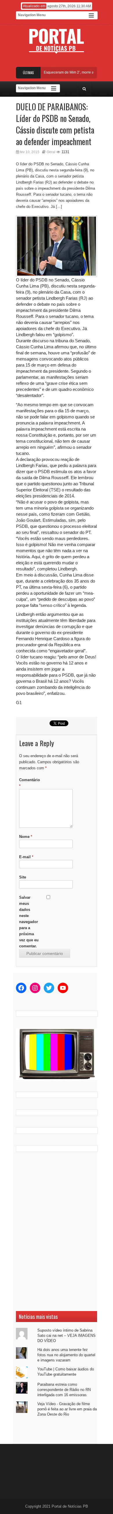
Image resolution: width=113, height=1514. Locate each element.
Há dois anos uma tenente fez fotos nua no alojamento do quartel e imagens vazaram (66, 1355)
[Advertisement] (56, 1231)
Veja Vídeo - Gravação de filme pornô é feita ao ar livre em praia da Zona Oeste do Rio (67, 1409)
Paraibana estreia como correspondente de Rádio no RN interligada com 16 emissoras (64, 1389)
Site (22, 877)
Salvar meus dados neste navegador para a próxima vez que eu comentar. (29, 921)
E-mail (26, 857)
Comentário (29, 783)
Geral (51, 152)
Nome (25, 836)
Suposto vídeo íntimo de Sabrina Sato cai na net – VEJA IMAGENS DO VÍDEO (66, 1335)
